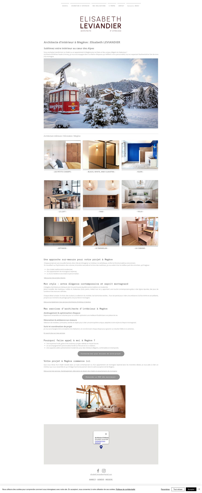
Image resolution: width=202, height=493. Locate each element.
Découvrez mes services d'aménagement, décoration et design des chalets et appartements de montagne (80, 371)
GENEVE (100, 479)
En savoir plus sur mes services (54, 333)
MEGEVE (109, 479)
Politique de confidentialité (125, 489)
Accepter (191, 489)
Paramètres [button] (165, 489)
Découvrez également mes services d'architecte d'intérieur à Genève (67, 302)
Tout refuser (177, 489)
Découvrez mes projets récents (54, 278)
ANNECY (92, 479)
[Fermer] (199, 489)
